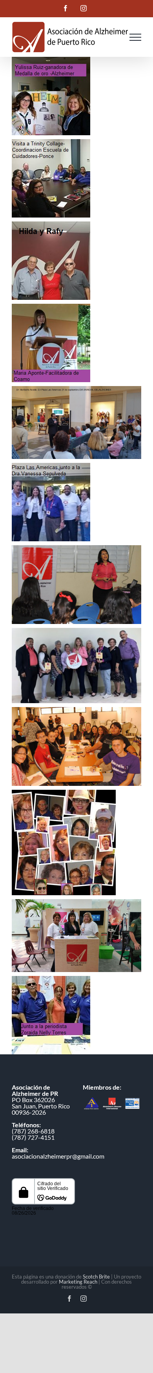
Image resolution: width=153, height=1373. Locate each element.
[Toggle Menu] (135, 37)
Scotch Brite (96, 1276)
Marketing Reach (78, 1282)
